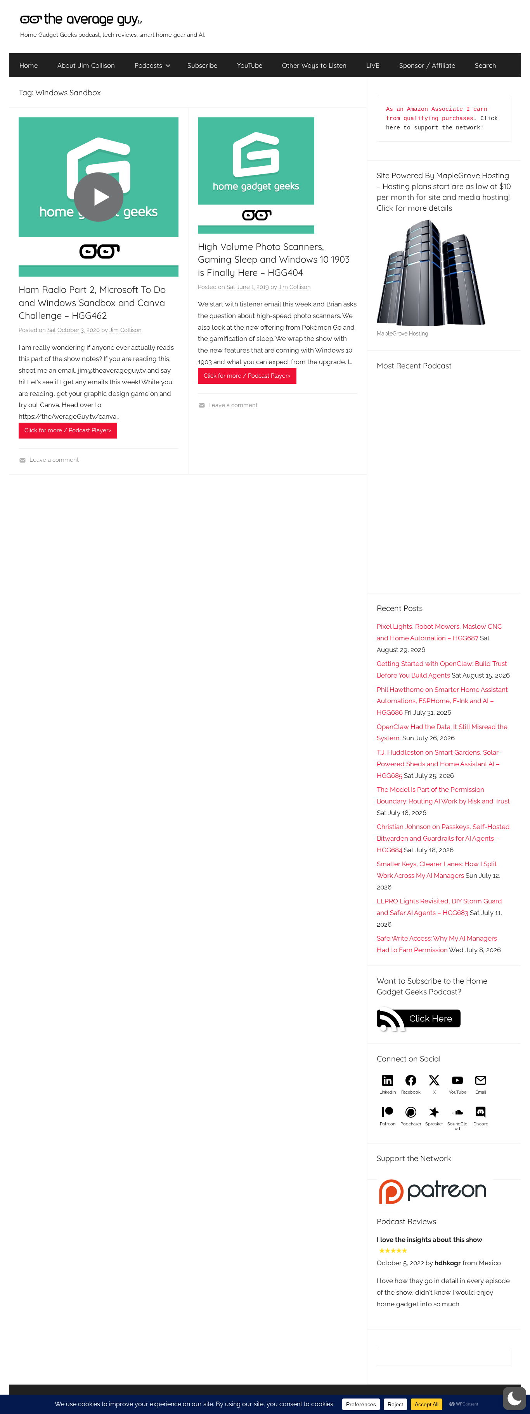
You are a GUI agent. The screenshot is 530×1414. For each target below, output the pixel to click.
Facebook (411, 1092)
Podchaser (410, 1124)
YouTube (249, 65)
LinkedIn (387, 1092)
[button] (514, 1398)
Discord (480, 1124)
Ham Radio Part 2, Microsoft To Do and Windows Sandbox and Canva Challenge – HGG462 (92, 302)
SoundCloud (457, 1126)
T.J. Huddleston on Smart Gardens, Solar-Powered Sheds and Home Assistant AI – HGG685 (439, 763)
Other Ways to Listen (314, 65)
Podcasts (148, 65)
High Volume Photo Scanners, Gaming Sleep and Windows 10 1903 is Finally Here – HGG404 (274, 259)
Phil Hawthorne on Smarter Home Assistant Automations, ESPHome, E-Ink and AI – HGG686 (442, 701)
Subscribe (202, 65)
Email (480, 1092)
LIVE (372, 65)
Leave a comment (54, 459)
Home (28, 65)
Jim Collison (125, 330)
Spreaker (434, 1124)
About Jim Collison (86, 65)
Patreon (387, 1124)
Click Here (430, 1018)
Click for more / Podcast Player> (67, 430)
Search (485, 65)
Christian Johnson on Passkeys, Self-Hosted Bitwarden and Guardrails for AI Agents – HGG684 (443, 838)
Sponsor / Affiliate (427, 65)
